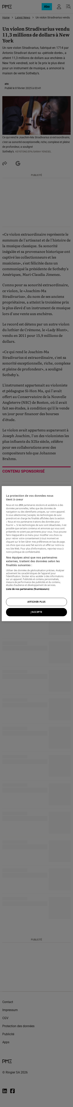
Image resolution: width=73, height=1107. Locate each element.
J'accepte (36, 611)
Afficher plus (36, 601)
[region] (36, 553)
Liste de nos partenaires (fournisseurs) (27, 589)
